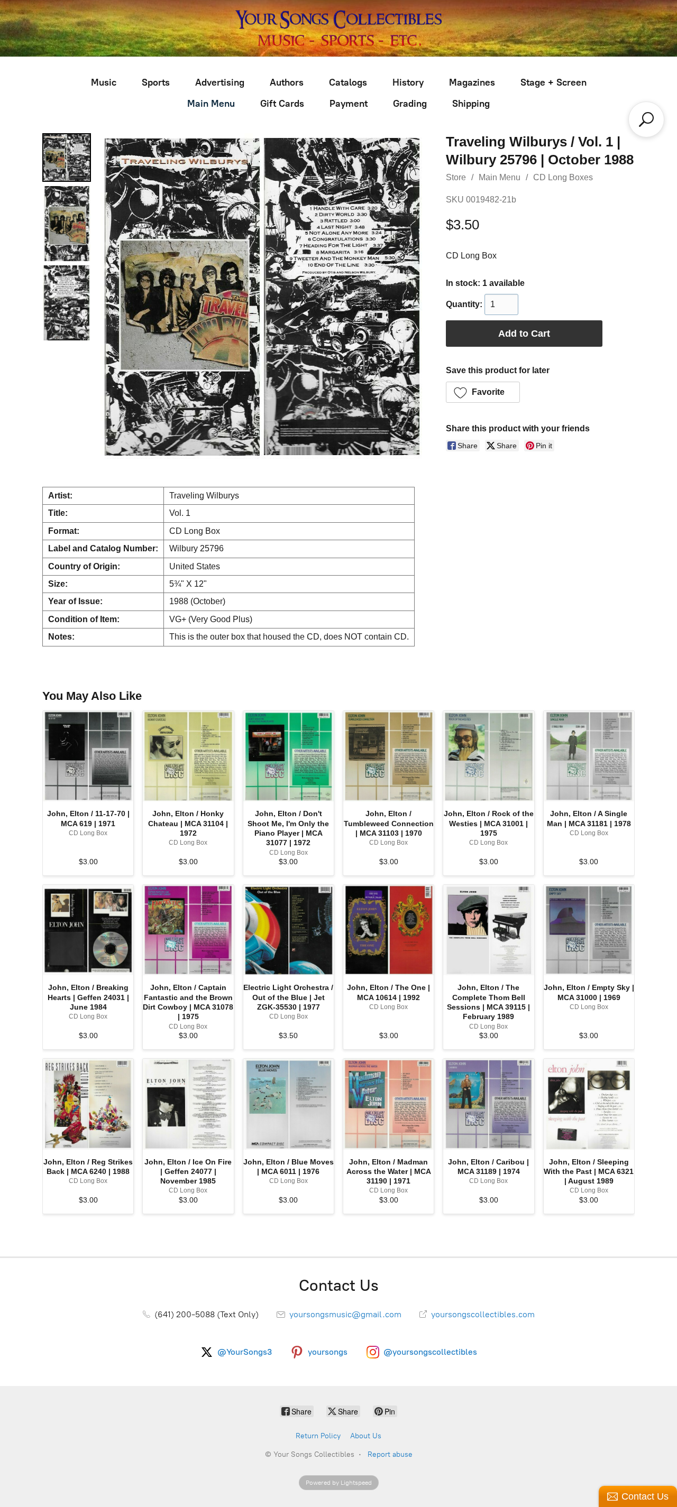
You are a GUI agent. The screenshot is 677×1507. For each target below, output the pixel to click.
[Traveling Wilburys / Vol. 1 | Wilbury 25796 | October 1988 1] (66, 223)
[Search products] (646, 119)
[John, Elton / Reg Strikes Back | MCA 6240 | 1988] (88, 1104)
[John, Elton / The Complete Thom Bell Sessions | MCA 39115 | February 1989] (488, 930)
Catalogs (348, 82)
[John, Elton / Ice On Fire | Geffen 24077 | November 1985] (188, 1104)
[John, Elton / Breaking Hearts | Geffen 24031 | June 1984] (88, 930)
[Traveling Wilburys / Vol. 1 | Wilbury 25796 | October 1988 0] (66, 157)
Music (103, 82)
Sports (156, 82)
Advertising (219, 82)
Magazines (472, 82)
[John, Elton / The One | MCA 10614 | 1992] (388, 930)
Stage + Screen (553, 82)
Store (456, 177)
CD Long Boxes (563, 177)
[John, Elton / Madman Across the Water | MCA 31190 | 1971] (388, 1104)
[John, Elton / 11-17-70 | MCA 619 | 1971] (88, 756)
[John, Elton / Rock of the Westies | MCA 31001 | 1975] (488, 756)
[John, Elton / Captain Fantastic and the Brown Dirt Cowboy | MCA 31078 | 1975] (188, 930)
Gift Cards (282, 103)
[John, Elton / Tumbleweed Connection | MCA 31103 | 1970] (388, 756)
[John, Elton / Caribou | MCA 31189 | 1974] (488, 1104)
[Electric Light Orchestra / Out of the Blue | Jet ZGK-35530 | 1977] (288, 930)
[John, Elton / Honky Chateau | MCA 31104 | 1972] (188, 756)
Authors (287, 82)
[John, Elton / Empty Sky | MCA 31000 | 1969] (589, 930)
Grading (410, 103)
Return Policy (318, 1435)
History (408, 82)
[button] (483, 392)
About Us (365, 1435)
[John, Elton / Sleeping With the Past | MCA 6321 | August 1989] (589, 1104)
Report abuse (390, 1454)
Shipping (471, 103)
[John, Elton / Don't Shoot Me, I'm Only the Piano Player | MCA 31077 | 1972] (288, 756)
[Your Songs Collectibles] (338, 28)
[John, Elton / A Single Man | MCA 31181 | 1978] (589, 756)
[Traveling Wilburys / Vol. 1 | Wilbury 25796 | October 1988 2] (66, 302)
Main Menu (211, 103)
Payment (349, 103)
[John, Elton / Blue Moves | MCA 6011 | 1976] (288, 1104)
